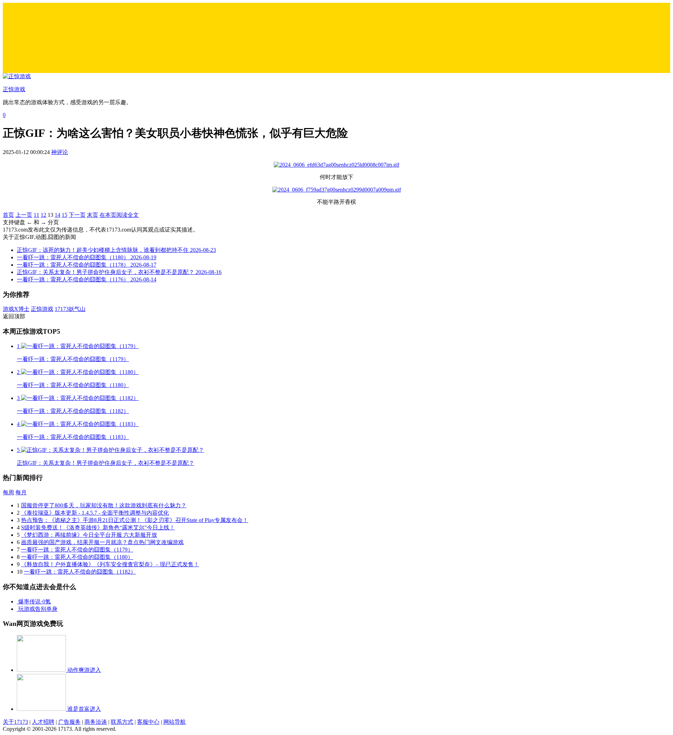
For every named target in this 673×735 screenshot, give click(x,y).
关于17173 (15, 722)
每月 (21, 492)
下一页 (77, 215)
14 (57, 215)
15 (64, 215)
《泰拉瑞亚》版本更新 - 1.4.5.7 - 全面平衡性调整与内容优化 (95, 513)
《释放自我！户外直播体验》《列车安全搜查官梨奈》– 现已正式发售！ (110, 564)
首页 (8, 215)
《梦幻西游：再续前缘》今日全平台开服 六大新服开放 (89, 535)
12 (43, 215)
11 (36, 215)
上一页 (23, 215)
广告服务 (69, 722)
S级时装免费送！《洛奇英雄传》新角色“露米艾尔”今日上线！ (98, 527)
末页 (92, 215)
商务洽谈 (95, 722)
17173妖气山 (70, 309)
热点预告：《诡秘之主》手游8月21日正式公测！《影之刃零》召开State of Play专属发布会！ (134, 520)
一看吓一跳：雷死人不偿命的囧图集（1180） (77, 557)
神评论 (59, 152)
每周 (8, 492)
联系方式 (122, 722)
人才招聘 (43, 722)
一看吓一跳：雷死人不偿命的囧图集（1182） (80, 572)
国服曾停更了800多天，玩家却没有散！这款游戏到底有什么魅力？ (103, 505)
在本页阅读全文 (119, 215)
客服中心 (148, 722)
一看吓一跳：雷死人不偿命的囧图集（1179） (77, 550)
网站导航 (174, 722)
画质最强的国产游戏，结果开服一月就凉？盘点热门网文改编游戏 (102, 542)
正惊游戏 (42, 309)
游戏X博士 (16, 309)
